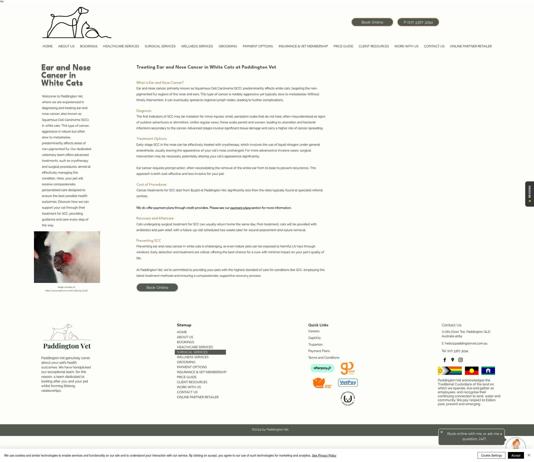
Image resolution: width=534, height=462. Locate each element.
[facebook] (445, 360)
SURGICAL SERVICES (192, 352)
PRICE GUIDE (186, 377)
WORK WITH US (189, 387)
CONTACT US (187, 392)
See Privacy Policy (324, 455)
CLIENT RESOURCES (192, 382)
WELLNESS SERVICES (193, 357)
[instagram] (460, 360)
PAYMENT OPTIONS (192, 367)
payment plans (240, 208)
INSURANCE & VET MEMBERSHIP (201, 372)
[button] (66, 46)
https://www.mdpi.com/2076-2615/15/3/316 (66, 290)
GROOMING (186, 362)
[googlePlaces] (453, 360)
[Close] (528, 455)
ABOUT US (185, 337)
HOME (182, 332)
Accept (515, 455)
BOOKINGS (185, 342)
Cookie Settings (491, 455)
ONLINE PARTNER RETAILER (198, 397)
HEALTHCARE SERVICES (195, 347)
